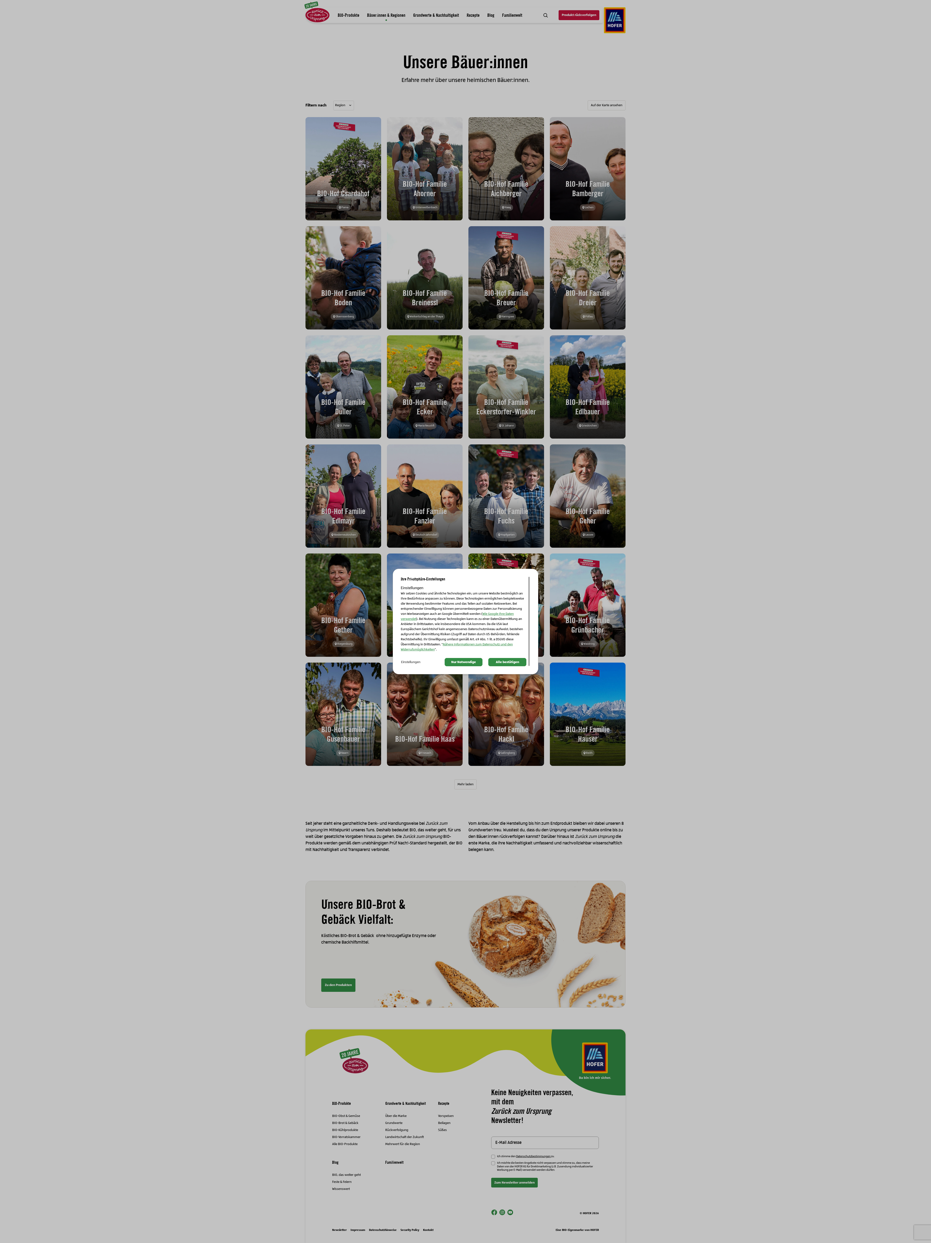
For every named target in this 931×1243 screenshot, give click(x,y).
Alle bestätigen (507, 662)
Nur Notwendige (463, 662)
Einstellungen (410, 662)
